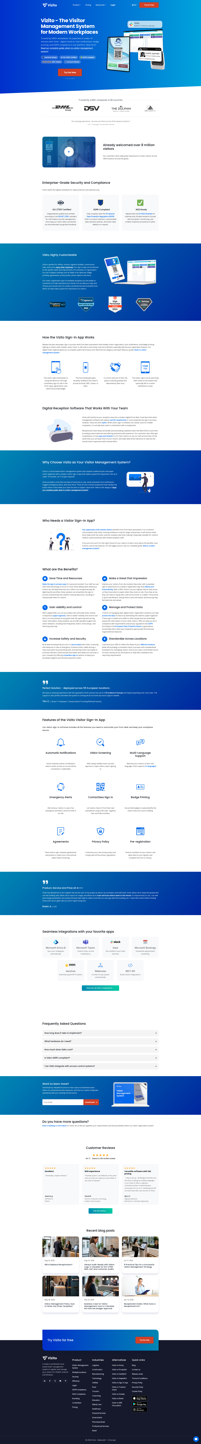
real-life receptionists (118, 420)
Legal (74, 1385)
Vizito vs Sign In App (120, 1382)
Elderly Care (96, 1404)
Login (112, 5)
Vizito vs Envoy (118, 1365)
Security (75, 1377)
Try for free (149, 5)
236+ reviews (56, 62)
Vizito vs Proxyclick (119, 1369)
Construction (97, 1369)
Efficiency (75, 1381)
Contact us (136, 1369)
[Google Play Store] (140, 1403)
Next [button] (118, 67)
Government (97, 1417)
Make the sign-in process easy (54, 584)
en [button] (135, 5)
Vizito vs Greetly (118, 1394)
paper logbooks (59, 615)
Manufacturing (98, 1374)
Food (94, 1387)
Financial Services (99, 1413)
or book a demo (70, 78)
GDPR (150, 624)
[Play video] (69, 151)
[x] (55, 1381)
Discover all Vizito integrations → (100, 988)
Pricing (88, 5)
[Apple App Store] (140, 1397)
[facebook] (50, 1381)
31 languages (150, 766)
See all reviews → (100, 1211)
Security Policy (137, 1387)
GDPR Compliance (79, 1390)
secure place (76, 644)
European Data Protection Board (128, 626)
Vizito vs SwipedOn (119, 1378)
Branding (76, 1398)
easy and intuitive (106, 436)
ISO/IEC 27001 (63, 216)
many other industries (64, 267)
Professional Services (100, 1426)
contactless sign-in (70, 655)
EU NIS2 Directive (145, 214)
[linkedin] (44, 1381)
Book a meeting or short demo (54, 1126)
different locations (148, 644)
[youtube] (60, 1381)
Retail (94, 1430)
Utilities (95, 1382)
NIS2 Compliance (79, 1394)
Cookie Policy (137, 1391)
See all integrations (137, 1074)
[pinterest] (65, 1381)
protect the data (108, 615)
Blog (134, 1365)
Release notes (137, 1374)
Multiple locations (79, 1372)
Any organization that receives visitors (97, 529)
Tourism (95, 1391)
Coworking (96, 1396)
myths (104, 422)
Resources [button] (100, 5)
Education (96, 1400)
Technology (96, 1378)
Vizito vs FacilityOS (119, 1374)
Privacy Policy (137, 1382)
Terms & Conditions (140, 1378)
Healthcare (96, 1409)
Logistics (95, 1365)
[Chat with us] (196, 1439)
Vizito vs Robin (118, 1398)
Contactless (76, 1403)
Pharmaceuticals (98, 1422)
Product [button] (76, 5)
